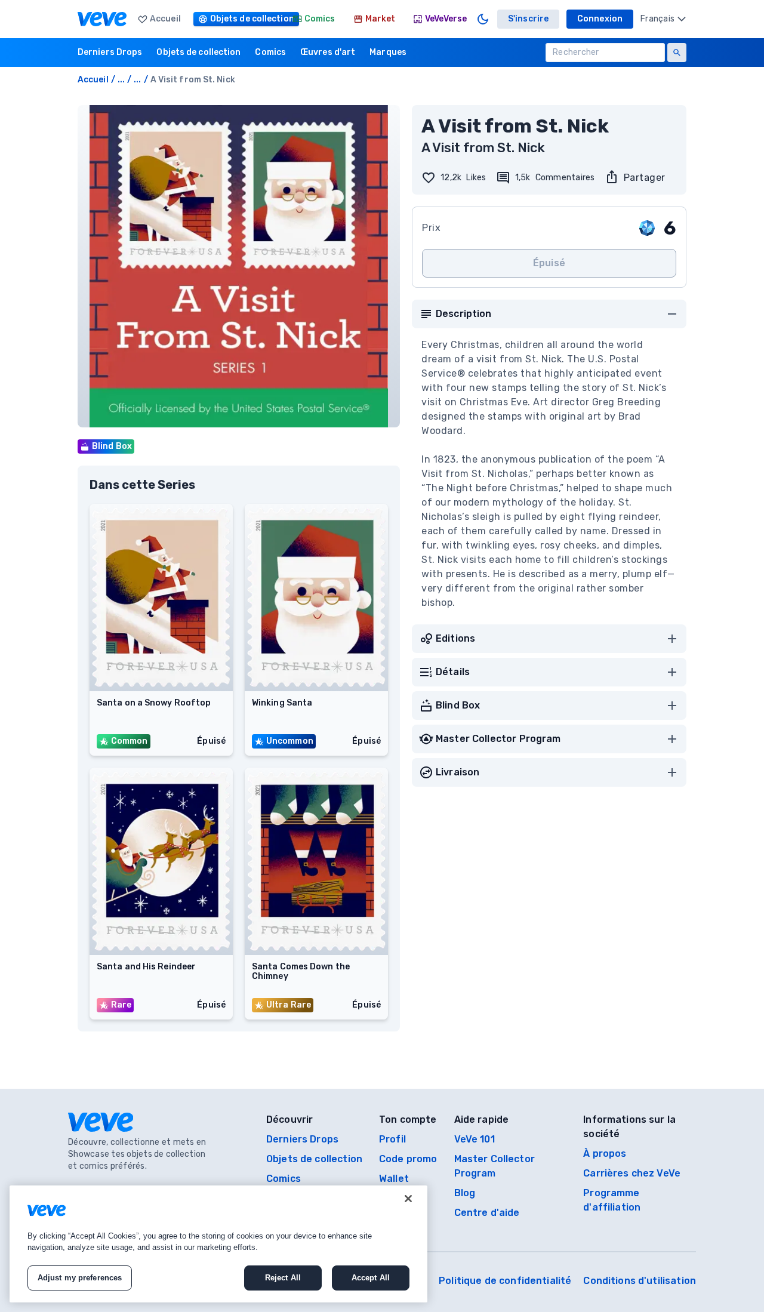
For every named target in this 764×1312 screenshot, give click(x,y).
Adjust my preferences (80, 1277)
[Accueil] (102, 19)
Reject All (283, 1277)
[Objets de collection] (236, 19)
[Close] (408, 1198)
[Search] (676, 52)
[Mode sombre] (483, 19)
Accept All (371, 1277)
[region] (218, 1243)
